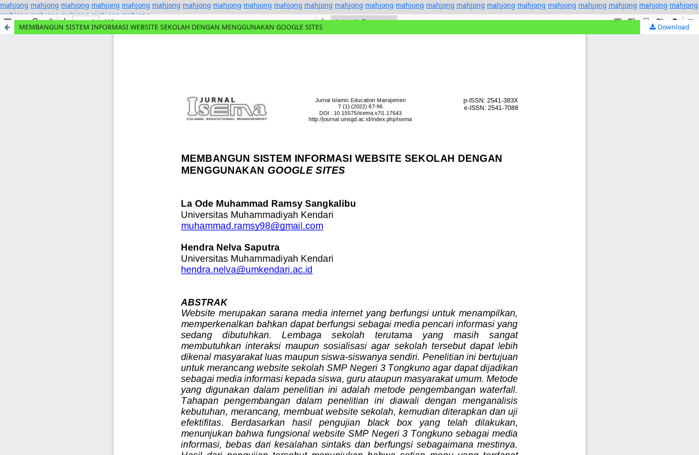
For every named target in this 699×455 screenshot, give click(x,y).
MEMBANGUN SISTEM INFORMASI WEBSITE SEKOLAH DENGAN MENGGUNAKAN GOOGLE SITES (171, 26)
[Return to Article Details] (7, 27)
